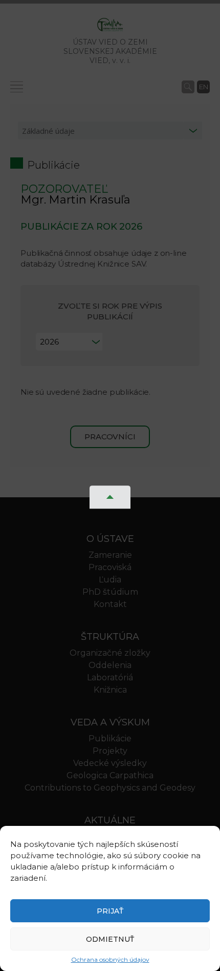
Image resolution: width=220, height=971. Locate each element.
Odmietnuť (110, 939)
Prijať (110, 911)
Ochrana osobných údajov (110, 959)
